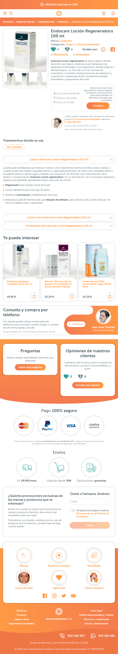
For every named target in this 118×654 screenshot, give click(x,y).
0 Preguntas (59, 54)
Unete (90, 525)
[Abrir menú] (5, 13)
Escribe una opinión (88, 385)
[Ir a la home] (59, 614)
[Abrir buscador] (11, 13)
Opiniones (59, 588)
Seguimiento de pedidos (21, 623)
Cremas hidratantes (88, 44)
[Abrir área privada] (104, 13)
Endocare (63, 21)
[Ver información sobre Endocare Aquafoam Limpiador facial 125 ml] (21, 261)
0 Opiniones (81, 54)
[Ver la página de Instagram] (54, 595)
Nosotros (21, 610)
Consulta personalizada (87, 119)
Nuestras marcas (26, 21)
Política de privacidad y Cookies (96, 615)
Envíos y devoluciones (96, 623)
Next (45, 58)
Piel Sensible (14, 147)
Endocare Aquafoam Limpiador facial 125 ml (19, 282)
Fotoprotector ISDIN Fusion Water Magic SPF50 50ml (97, 284)
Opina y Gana (21, 619)
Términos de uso (85, 513)
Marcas (24, 565)
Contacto (98, 105)
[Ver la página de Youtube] (73, 595)
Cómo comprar (94, 588)
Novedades (94, 565)
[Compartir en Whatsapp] (103, 50)
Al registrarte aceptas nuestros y (92, 513)
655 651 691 (106, 635)
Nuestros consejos (59, 565)
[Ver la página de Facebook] (45, 595)
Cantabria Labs (46, 21)
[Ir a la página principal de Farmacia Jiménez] (59, 13)
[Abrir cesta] (113, 13)
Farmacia (8, 21)
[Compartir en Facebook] (112, 50)
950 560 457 (74, 122)
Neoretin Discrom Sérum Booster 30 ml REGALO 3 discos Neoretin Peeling (58, 284)
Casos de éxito (24, 588)
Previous (6, 58)
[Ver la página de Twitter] (63, 595)
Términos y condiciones (96, 619)
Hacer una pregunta (30, 367)
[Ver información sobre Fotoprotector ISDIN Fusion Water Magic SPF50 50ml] (97, 261)
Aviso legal (96, 610)
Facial (70, 44)
